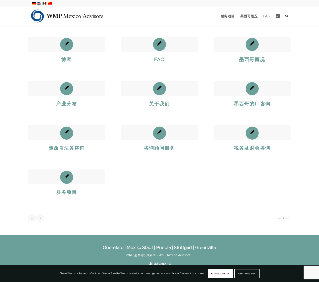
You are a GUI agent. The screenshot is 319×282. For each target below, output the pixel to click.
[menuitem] (227, 16)
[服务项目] (66, 176)
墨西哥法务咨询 (66, 148)
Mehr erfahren (247, 273)
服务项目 (66, 192)
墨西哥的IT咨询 (252, 103)
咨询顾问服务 (159, 148)
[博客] (66, 44)
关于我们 (159, 103)
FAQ (159, 59)
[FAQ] (159, 44)
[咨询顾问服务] (159, 132)
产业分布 (66, 103)
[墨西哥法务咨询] (66, 132)
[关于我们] (159, 88)
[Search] (287, 16)
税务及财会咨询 (252, 148)
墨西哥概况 (252, 59)
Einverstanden (220, 273)
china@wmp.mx (159, 263)
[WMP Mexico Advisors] (67, 16)
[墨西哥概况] (252, 44)
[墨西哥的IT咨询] (252, 88)
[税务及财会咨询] (252, 132)
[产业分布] (66, 88)
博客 (66, 59)
